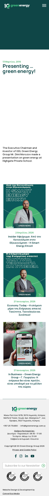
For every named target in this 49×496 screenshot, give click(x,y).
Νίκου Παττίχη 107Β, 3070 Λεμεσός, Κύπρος (24, 415)
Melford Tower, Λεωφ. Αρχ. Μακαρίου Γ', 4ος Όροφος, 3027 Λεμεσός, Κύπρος (24, 419)
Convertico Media (11, 493)
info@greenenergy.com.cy (33, 425)
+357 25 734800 (10, 425)
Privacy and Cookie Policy (24, 449)
